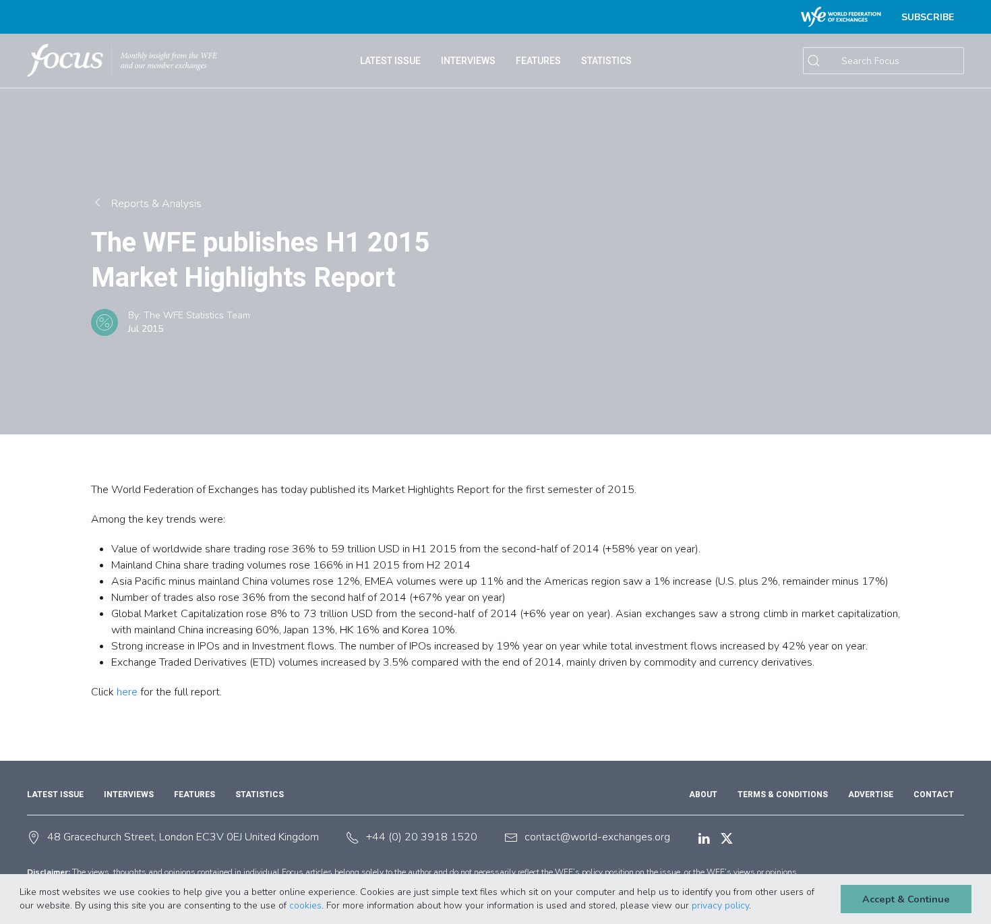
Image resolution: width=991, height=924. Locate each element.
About (703, 794)
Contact (933, 794)
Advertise (870, 794)
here (127, 692)
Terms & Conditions (783, 794)
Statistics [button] (606, 60)
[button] (756, 906)
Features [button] (538, 60)
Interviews (468, 60)
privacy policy (720, 905)
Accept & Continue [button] (906, 899)
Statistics (259, 794)
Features (194, 794)
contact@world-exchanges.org (597, 837)
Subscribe (927, 17)
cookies (305, 905)
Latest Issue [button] (390, 60)
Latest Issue (55, 794)
